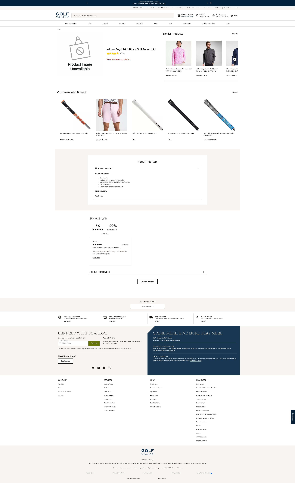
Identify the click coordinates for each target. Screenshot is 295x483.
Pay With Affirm (155, 403)
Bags (155, 23)
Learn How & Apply (195, 361)
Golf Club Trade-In (109, 411)
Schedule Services (163, 8)
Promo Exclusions (201, 422)
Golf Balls (140, 23)
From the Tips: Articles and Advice (206, 414)
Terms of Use (90, 473)
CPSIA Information (201, 437)
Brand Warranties (201, 430)
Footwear (122, 23)
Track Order (227, 8)
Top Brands (153, 392)
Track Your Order (201, 399)
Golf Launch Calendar (193, 8)
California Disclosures (133, 478)
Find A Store (154, 396)
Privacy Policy (176, 473)
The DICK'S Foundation (64, 392)
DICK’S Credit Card (138, 8)
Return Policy (200, 403)
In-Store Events (108, 399)
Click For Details (112, 344)
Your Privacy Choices (203, 473)
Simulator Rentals (109, 396)
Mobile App (153, 384)
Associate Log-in (147, 473)
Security (198, 433)
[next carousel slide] (207, 2)
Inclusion (60, 396)
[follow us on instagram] (109, 368)
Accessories (187, 23)
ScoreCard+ (151, 8)
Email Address (64, 341)
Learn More (67, 321)
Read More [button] (99, 196)
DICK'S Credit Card (201, 392)
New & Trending (71, 23)
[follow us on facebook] (104, 368)
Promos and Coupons (156, 388)
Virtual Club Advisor (110, 407)
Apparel (105, 23)
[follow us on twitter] (98, 368)
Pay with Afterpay (155, 407)
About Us (61, 384)
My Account (200, 384)
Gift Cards (218, 8)
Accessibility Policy (119, 473)
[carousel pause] (210, 2)
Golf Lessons (108, 388)
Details (157, 321)
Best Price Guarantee (202, 411)
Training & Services (208, 23)
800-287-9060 (169, 468)
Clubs (89, 23)
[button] (234, 59)
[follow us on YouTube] (93, 368)
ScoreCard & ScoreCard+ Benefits (206, 388)
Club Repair (107, 392)
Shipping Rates (200, 407)
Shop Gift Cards (175, 340)
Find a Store (207, 8)
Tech (170, 23)
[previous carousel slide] (87, 2)
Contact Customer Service (204, 396)
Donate (203, 321)
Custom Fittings (108, 384)
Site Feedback (162, 478)
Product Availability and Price (205, 418)
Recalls (198, 426)
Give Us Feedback (201, 441)
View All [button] (235, 33)
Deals (228, 23)
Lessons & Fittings (178, 8)
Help (236, 8)
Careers (60, 388)
